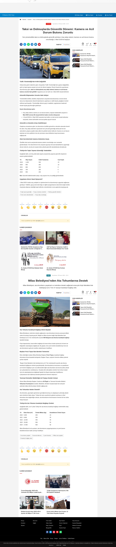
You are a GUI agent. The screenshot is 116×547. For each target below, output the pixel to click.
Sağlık (34, 523)
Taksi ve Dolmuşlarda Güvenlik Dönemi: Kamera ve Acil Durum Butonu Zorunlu (51, 19)
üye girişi (38, 220)
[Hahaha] (53, 204)
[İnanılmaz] (59, 204)
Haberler (24, 19)
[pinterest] (39, 44)
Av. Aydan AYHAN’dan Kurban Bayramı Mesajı (56, 268)
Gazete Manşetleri (77, 523)
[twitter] (24, 44)
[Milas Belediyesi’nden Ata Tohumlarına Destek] (45, 311)
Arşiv (60, 525)
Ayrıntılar (58, 545)
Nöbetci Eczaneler (76, 525)
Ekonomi (35, 520)
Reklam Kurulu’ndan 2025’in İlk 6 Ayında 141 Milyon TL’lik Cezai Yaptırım (31, 512)
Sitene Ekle (46, 538)
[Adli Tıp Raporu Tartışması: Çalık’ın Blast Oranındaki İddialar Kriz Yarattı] (57, 238)
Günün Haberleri (63, 523)
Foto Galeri (90, 15)
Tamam (64, 545)
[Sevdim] (34, 204)
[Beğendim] (22, 204)
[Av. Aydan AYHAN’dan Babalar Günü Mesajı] (32, 259)
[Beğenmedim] (40, 204)
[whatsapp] (28, 44)
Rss (41, 538)
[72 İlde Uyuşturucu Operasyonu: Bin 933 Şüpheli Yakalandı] (57, 481)
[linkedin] (35, 44)
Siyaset (23, 525)
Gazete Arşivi (62, 527)
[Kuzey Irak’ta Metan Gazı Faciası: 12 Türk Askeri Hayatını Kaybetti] (57, 502)
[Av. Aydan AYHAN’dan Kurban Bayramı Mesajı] (57, 259)
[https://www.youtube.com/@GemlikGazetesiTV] (57, 532)
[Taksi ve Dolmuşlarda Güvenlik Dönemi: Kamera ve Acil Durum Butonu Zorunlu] (45, 63)
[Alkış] (28, 204)
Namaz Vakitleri (76, 527)
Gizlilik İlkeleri (71, 538)
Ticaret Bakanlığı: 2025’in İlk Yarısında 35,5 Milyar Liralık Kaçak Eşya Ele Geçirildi (31, 491)
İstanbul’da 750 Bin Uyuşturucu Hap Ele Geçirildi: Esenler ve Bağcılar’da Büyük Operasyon (32, 248)
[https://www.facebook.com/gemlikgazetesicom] (47, 532)
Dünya (22, 520)
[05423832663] (60, 532)
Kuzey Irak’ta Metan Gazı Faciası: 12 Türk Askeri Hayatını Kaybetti (57, 512)
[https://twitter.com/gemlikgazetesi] (50, 532)
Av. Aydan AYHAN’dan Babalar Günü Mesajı (32, 268)
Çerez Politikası (63, 538)
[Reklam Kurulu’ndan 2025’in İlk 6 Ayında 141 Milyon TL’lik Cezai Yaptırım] (32, 502)
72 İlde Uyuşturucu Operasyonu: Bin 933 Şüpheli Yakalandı (57, 491)
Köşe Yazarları (49, 525)
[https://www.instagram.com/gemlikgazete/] (54, 532)
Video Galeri (79, 15)
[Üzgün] (65, 204)
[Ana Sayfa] (20, 19)
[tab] (24, 215)
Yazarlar (100, 15)
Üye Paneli (109, 15)
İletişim (56, 538)
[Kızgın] (46, 204)
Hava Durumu (75, 520)
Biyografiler (49, 527)
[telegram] (32, 44)
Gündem (29, 19)
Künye (51, 538)
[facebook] (21, 44)
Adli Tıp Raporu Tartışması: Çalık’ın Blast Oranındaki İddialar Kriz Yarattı (57, 247)
